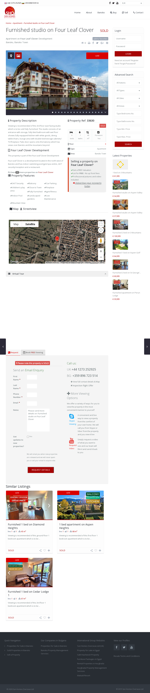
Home (77, 12)
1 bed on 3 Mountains (122, 172)
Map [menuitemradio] (16, 224)
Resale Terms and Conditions (127, 656)
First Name (16, 378)
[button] (57, 239)
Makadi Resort (83, 675)
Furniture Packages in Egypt (89, 659)
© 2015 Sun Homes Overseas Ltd (129, 689)
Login (128, 53)
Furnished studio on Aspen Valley (127, 192)
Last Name (16, 387)
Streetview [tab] (29, 209)
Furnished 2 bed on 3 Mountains (127, 232)
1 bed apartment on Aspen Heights (76, 526)
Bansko (101, 12)
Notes (16, 410)
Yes (30, 436)
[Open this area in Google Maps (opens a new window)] (14, 262)
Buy (114, 12)
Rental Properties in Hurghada (90, 663)
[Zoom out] (101, 257)
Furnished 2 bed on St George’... (127, 272)
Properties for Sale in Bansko (54, 646)
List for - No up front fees (86, 173)
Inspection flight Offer (83, 385)
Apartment (17, 23)
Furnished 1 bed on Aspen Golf (126, 252)
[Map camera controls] (101, 230)
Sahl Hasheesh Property (88, 654)
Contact (139, 12)
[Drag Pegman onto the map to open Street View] (101, 241)
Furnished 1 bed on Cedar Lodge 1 (28, 593)
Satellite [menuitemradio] (30, 224)
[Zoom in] (101, 251)
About (89, 12)
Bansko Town (21, 42)
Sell (126, 12)
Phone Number (17, 395)
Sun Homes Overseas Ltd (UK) (90, 646)
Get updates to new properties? (18, 441)
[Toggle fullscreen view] (101, 224)
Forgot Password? (128, 63)
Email (16, 402)
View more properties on (31, 172)
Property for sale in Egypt (88, 650)
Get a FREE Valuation (82, 170)
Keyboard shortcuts (52, 262)
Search (128, 144)
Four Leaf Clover (29, 38)
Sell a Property (13, 654)
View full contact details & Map (86, 381)
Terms (102, 262)
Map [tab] (15, 209)
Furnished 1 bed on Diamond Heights (26, 526)
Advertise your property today (89, 184)
